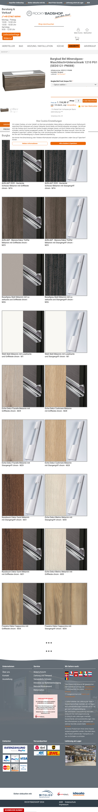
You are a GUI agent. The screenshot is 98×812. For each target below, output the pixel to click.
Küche (60, 46)
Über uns (6, 672)
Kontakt (5, 675)
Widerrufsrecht (40, 672)
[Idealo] (79, 794)
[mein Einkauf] (63, 794)
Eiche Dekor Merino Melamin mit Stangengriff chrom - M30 (58, 518)
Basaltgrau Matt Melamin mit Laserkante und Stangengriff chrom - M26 (59, 299)
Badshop (4, 52)
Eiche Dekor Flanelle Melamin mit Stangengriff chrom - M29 (16, 464)
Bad (21, 46)
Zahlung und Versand (43, 675)
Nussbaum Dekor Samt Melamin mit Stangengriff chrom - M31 (15, 518)
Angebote (74, 46)
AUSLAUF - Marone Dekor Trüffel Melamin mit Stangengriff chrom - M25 (59, 242)
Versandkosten (90, 687)
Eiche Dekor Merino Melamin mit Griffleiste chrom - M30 (58, 573)
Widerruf (8, 38)
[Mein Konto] (78, 29)
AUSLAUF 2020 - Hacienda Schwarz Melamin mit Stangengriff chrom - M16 (59, 185)
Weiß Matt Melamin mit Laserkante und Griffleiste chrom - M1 (16, 355)
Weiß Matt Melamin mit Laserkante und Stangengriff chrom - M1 (59, 355)
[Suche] (36, 24)
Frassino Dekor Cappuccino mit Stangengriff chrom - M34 (58, 627)
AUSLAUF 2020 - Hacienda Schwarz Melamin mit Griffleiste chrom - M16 (15, 185)
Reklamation (39, 690)
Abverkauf (90, 46)
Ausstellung (7, 679)
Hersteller (8, 46)
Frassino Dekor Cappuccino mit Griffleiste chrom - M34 (15, 627)
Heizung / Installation (40, 46)
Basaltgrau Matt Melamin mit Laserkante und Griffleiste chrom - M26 (16, 299)
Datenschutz (70, 802)
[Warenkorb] (78, 38)
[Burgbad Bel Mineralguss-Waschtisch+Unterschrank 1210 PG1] (14, 110)
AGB (61, 802)
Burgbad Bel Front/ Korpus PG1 (61, 81)
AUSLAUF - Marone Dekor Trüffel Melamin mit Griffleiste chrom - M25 (15, 242)
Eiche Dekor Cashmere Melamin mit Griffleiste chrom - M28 (58, 409)
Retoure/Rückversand (43, 686)
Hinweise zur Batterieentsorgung (47, 683)
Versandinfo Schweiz (42, 679)
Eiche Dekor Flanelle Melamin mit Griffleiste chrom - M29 (16, 409)
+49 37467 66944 (11, 16)
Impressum (63, 804)
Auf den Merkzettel (89, 106)
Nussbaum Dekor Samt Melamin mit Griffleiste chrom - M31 (15, 573)
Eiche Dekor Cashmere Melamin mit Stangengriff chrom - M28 (58, 464)
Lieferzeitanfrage (11, 34)
